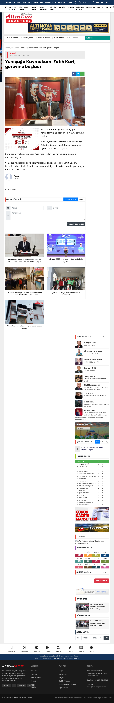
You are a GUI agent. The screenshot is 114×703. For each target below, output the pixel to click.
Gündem (34, 671)
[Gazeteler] (97, 2)
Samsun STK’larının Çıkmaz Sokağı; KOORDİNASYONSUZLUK (96, 388)
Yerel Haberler (36, 677)
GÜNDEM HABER (80, 8)
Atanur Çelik (90, 410)
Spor (32, 684)
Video (48, 651)
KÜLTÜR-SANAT (53, 8)
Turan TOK (89, 393)
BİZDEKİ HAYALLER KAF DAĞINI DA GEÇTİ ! (95, 380)
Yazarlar (58, 651)
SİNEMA (70, 7)
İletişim (81, 651)
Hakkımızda (63, 674)
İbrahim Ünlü (90, 368)
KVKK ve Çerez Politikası (67, 684)
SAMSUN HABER (12, 8)
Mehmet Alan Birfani (93, 359)
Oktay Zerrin (89, 376)
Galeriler (37, 651)
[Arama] (80, 2)
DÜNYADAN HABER (23, 8)
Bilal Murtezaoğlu (92, 385)
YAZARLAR (90, 7)
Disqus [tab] (81, 199)
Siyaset (33, 681)
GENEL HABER (33, 8)
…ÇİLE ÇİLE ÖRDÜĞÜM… (91, 354)
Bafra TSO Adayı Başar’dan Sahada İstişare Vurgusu (92, 448)
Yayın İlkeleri (63, 688)
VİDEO (108, 7)
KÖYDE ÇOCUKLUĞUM (91, 362)
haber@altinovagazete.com (96, 687)
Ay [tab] (107, 442)
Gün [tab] (97, 442)
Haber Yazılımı (74, 658)
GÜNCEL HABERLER (43, 8)
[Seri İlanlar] (93, 2)
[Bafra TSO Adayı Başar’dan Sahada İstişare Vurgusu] (92, 542)
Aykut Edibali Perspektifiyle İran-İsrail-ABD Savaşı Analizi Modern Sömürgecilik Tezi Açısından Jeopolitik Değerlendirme (91, 416)
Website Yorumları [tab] (70, 199)
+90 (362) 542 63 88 (101, 680)
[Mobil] (75, 2)
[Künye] (102, 2)
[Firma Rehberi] (89, 2)
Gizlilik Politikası (64, 681)
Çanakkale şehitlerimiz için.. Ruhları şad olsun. (96, 405)
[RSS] (107, 2)
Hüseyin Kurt (90, 342)
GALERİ (100, 7)
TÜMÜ (105, 337)
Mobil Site (11, 651)
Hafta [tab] (102, 442)
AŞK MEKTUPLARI (89, 370)
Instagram (21, 685)
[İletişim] (84, 2)
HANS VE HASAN (89, 345)
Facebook (7, 685)
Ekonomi (34, 674)
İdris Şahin (89, 402)
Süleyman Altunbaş (93, 351)
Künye (91, 651)
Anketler (70, 651)
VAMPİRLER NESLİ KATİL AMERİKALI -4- (95, 397)
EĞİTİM (62, 7)
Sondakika (24, 651)
